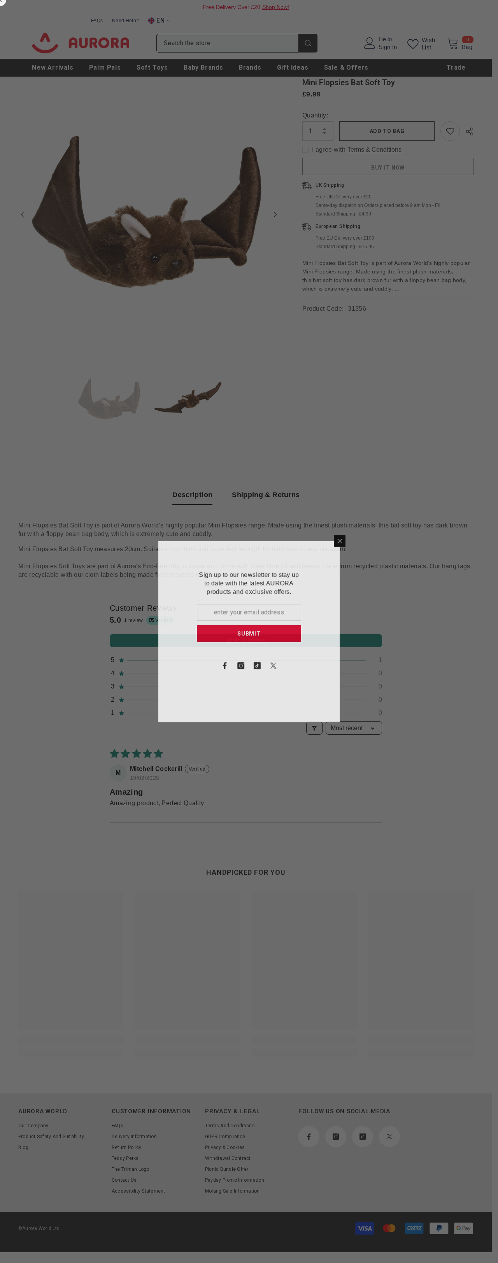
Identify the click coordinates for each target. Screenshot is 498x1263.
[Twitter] (352, 666)
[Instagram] (319, 666)
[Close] (419, 540)
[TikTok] (336, 666)
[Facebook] (303, 666)
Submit (327, 633)
